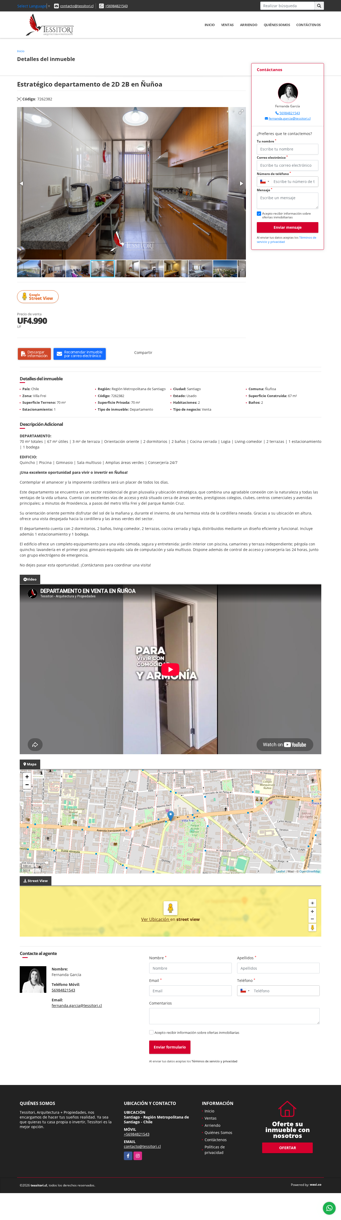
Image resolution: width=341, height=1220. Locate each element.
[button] (241, 112)
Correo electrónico (272, 157)
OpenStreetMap (309, 871)
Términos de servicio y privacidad (214, 1061)
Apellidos (246, 957)
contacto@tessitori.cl (77, 5)
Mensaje (264, 190)
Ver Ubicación (155, 919)
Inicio (210, 24)
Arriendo (248, 24)
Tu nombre (266, 141)
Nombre (158, 957)
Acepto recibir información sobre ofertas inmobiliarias (197, 1032)
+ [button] (27, 776)
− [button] (27, 784)
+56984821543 (116, 5)
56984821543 (289, 113)
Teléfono (246, 980)
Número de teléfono (274, 174)
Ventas (227, 24)
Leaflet (280, 871)
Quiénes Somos (277, 24)
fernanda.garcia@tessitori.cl (290, 118)
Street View (41, 296)
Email (155, 980)
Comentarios (160, 1003)
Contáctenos (308, 24)
